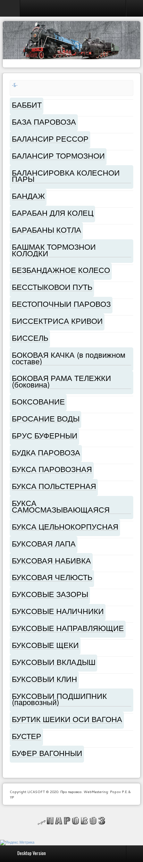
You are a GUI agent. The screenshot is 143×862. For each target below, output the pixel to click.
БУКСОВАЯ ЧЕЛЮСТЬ (52, 577)
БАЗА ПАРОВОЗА (44, 121)
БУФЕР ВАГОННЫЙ (47, 753)
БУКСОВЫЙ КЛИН (44, 679)
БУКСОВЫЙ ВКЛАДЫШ (53, 662)
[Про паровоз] (71, 821)
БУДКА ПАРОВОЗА (46, 452)
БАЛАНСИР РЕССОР (50, 138)
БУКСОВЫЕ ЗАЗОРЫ (50, 594)
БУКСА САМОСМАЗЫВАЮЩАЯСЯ (61, 506)
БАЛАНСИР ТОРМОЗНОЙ (58, 155)
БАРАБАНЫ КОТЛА (46, 229)
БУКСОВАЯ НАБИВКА (51, 560)
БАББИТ (27, 104)
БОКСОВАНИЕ (38, 401)
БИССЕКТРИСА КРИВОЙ (57, 321)
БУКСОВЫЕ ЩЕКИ (45, 645)
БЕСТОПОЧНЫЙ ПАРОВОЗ (61, 304)
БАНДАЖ (28, 195)
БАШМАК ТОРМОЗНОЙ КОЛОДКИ (54, 250)
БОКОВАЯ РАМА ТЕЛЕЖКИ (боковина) (61, 381)
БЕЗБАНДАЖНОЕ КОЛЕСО (61, 270)
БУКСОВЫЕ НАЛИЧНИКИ (58, 611)
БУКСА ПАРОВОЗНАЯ (52, 469)
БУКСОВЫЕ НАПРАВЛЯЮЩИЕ (68, 628)
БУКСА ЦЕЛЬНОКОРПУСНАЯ (65, 526)
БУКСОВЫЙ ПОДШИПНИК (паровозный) (59, 699)
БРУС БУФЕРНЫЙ (44, 435)
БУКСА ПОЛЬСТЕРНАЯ (54, 486)
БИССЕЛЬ (30, 337)
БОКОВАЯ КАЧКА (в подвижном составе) (68, 358)
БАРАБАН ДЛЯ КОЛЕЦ (52, 212)
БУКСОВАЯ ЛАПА (44, 543)
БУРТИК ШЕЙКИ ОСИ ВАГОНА (67, 719)
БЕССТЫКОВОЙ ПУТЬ (52, 287)
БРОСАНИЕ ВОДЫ (45, 418)
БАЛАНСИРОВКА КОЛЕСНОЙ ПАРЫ (66, 176)
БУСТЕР (26, 736)
